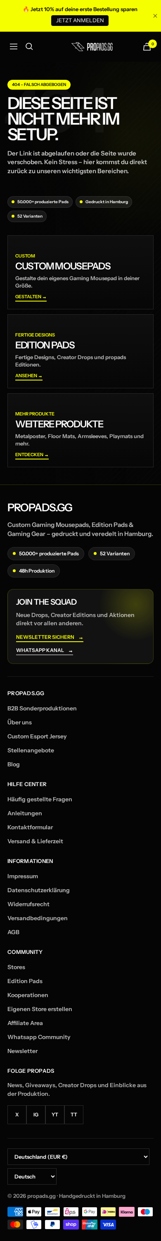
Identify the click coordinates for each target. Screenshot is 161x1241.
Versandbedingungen (37, 918)
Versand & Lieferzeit (35, 841)
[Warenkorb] (147, 47)
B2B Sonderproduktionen (42, 708)
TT (74, 1114)
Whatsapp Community (39, 1037)
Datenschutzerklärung (38, 890)
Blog (13, 764)
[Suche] (29, 46)
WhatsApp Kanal (44, 650)
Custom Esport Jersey (37, 736)
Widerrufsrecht (28, 904)
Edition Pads (25, 981)
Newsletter (22, 1051)
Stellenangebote (30, 750)
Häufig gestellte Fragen (39, 799)
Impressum (22, 876)
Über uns (19, 722)
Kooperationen (27, 995)
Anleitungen (24, 813)
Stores (16, 967)
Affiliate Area (25, 1023)
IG (35, 1114)
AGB (13, 932)
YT (55, 1114)
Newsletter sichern (49, 637)
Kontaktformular (30, 827)
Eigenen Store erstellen (39, 1009)
